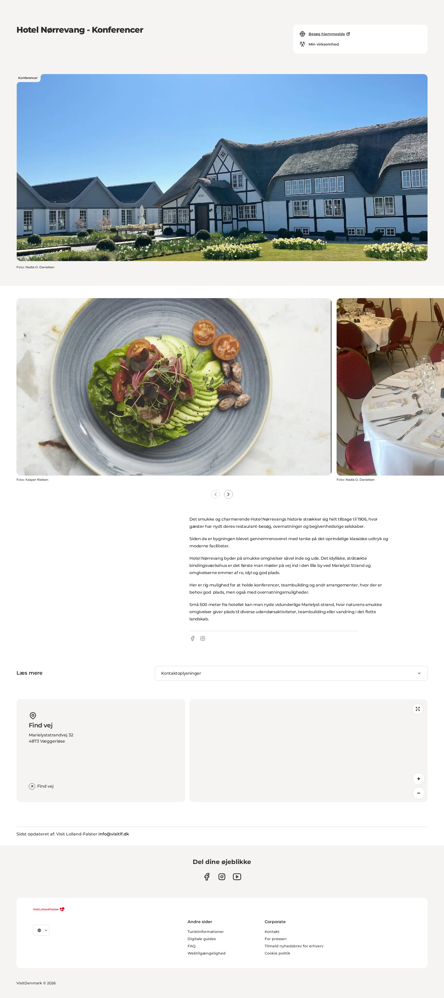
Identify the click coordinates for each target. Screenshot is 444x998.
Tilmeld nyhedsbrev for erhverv (294, 946)
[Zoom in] (419, 779)
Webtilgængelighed (207, 953)
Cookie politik (277, 953)
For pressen (276, 939)
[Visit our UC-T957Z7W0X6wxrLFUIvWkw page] (237, 876)
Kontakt (272, 931)
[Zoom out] (419, 793)
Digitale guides (202, 939)
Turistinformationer (206, 931)
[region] (308, 750)
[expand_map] (417, 709)
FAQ (192, 946)
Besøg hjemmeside (327, 34)
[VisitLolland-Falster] (49, 909)
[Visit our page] (206, 876)
